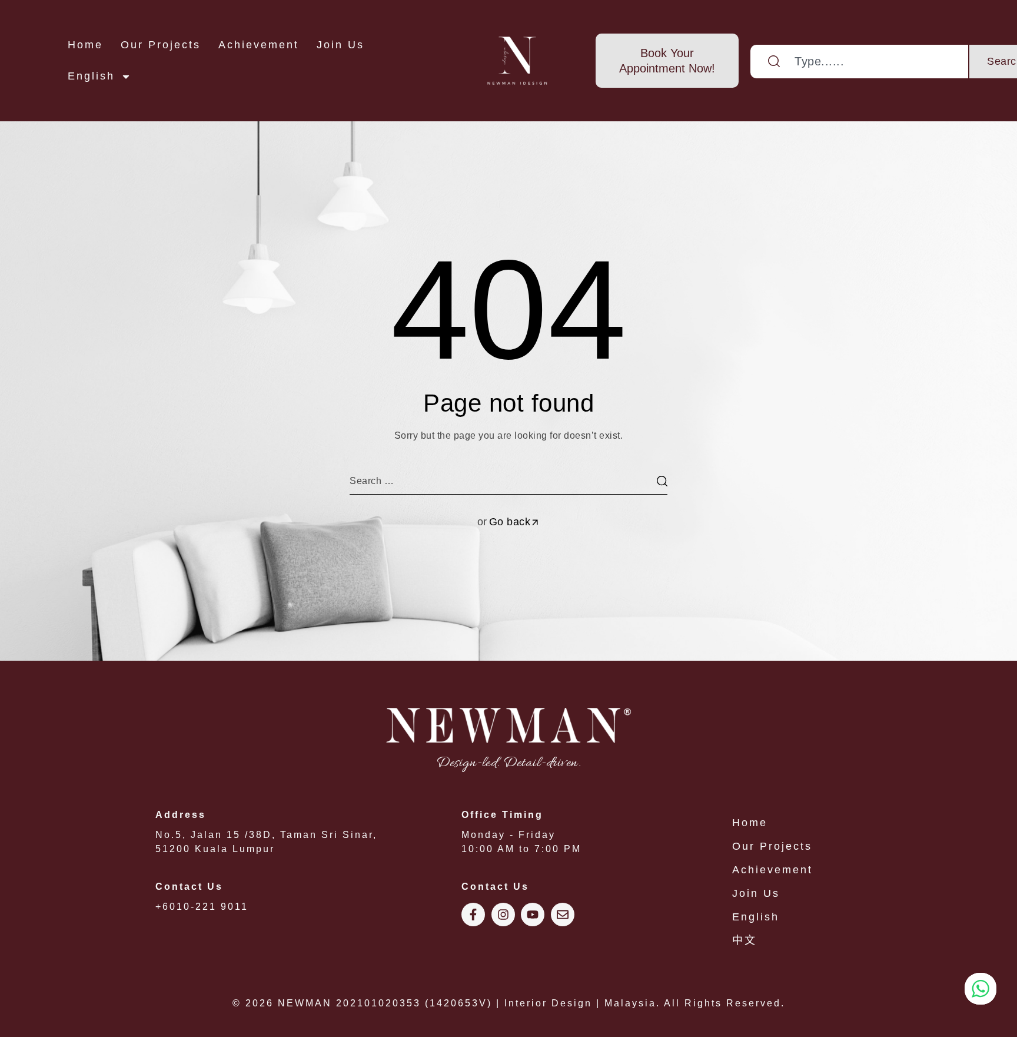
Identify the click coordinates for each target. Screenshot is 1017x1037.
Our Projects (161, 45)
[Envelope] (562, 914)
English (91, 76)
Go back (510, 522)
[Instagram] (503, 914)
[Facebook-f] (473, 914)
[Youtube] (532, 914)
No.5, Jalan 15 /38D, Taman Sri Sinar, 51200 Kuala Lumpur (266, 832)
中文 (744, 940)
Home (85, 45)
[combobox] (860, 61)
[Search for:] (508, 481)
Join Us (340, 45)
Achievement (258, 45)
